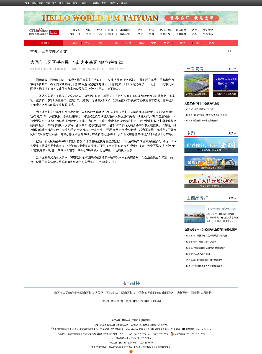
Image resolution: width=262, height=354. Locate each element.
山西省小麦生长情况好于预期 (200, 109)
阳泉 (116, 42)
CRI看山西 (125, 29)
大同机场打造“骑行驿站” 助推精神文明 (204, 260)
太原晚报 (140, 300)
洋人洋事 (181, 29)
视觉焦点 (208, 34)
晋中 (183, 42)
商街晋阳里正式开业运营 (222, 208)
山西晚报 (128, 300)
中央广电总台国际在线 (91, 68)
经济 (99, 29)
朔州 (99, 42)
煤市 (88, 34)
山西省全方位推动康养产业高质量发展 (204, 266)
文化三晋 (75, 34)
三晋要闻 (75, 29)
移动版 (124, 3)
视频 (48, 3)
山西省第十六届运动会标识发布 (201, 241)
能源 (110, 34)
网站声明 (146, 320)
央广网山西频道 (125, 292)
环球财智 (95, 3)
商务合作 (126, 320)
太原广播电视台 (112, 300)
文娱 (54, 3)
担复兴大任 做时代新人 (211, 186)
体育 (61, 3)
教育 (104, 3)
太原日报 (206, 292)
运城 (211, 42)
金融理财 (181, 34)
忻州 (154, 42)
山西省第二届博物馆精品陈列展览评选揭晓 (206, 235)
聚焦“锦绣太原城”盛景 (211, 168)
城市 (75, 3)
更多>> (232, 68)
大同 (87, 42)
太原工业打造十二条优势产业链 (201, 103)
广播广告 (136, 320)
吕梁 (166, 42)
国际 (34, 3)
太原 (75, 42)
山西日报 (194, 292)
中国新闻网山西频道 (149, 292)
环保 (99, 34)
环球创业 (83, 3)
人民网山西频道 (105, 292)
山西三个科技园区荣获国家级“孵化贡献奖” (206, 247)
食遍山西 (165, 34)
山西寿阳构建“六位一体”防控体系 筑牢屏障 (206, 115)
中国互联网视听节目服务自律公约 (73, 333)
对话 (151, 29)
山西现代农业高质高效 (197, 94)
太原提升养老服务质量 (225, 94)
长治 (129, 42)
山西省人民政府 (64, 292)
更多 (229, 50)
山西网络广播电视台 (175, 292)
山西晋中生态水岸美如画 (198, 254)
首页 (27, 3)
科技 (110, 29)
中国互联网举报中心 (64, 329)
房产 (194, 29)
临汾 (199, 42)
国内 (41, 3)
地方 (113, 3)
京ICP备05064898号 (158, 333)
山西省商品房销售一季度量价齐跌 (202, 120)
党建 (88, 29)
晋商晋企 (208, 29)
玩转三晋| (165, 29)
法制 (140, 29)
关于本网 (116, 320)
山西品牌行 (125, 34)
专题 (151, 34)
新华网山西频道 (84, 292)
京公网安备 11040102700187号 (189, 333)
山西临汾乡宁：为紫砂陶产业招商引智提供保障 (210, 229)
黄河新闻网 (154, 300)
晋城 (142, 42)
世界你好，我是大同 (211, 150)
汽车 (68, 3)
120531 (140, 333)
